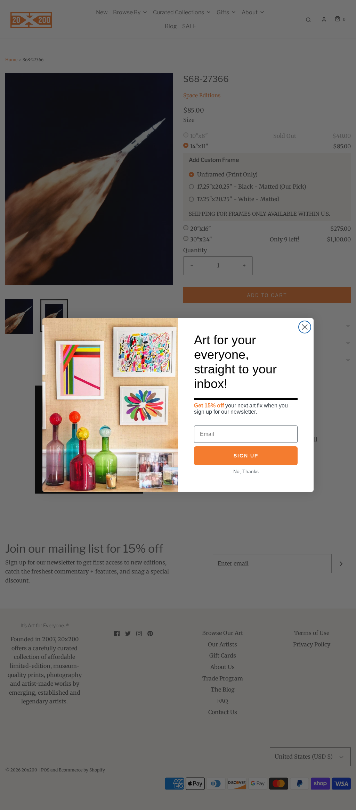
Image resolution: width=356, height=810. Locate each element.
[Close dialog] (305, 327)
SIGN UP (246, 455)
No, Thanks (246, 471)
